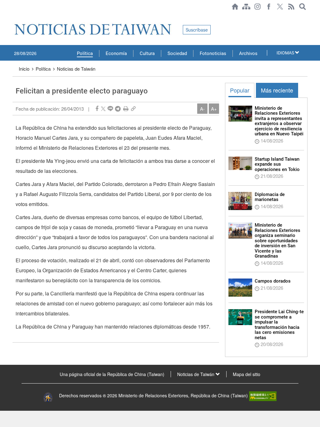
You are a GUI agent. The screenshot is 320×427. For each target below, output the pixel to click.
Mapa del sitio (246, 374)
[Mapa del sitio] (246, 7)
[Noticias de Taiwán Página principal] (235, 7)
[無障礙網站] (263, 395)
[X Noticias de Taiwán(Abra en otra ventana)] (280, 7)
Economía (116, 53)
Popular (239, 90)
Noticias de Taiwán (76, 68)
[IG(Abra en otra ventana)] (257, 7)
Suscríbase (197, 30)
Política (85, 53)
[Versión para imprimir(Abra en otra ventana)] (126, 108)
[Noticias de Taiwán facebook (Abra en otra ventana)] (269, 7)
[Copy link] (133, 108)
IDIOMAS (286, 52)
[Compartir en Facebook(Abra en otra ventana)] (97, 108)
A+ (214, 108)
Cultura (147, 53)
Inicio (24, 68)
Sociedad (177, 53)
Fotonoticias (213, 53)
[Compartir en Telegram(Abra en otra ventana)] (118, 108)
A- (202, 108)
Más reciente (277, 90)
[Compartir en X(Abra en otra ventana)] (103, 108)
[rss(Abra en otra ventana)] (291, 7)
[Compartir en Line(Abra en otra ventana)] (110, 108)
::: (14, 16)
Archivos (248, 53)
